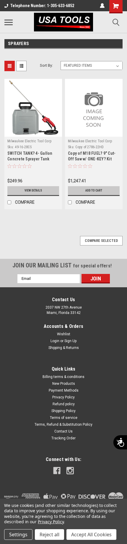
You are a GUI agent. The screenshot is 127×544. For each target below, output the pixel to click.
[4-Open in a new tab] (57, 470)
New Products (63, 384)
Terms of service (63, 418)
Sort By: (46, 65)
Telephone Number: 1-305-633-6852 (42, 5)
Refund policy (64, 404)
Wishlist (63, 334)
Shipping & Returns (63, 348)
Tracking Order (63, 438)
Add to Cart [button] (93, 190)
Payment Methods (64, 390)
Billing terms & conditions (63, 377)
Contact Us (63, 431)
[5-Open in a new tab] (70, 470)
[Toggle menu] (8, 22)
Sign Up (70, 341)
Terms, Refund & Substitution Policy (63, 424)
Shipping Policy (63, 411)
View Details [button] (33, 190)
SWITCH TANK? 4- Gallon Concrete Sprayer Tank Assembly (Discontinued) (30, 159)
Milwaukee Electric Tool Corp (29, 141)
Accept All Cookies (91, 534)
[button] (19, 147)
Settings (18, 534)
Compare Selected (101, 241)
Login (55, 341)
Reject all (49, 534)
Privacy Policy (63, 397)
